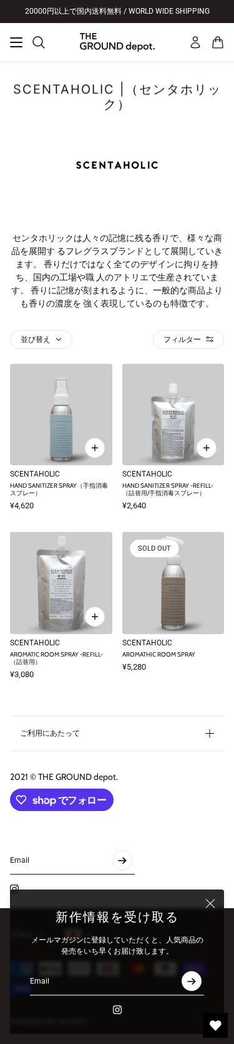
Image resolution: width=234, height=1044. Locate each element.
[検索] (38, 42)
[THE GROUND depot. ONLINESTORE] (117, 42)
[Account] (195, 42)
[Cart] (218, 42)
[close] (210, 903)
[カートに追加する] (95, 448)
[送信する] (192, 981)
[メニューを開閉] (16, 42)
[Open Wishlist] (215, 1025)
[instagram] (117, 1010)
